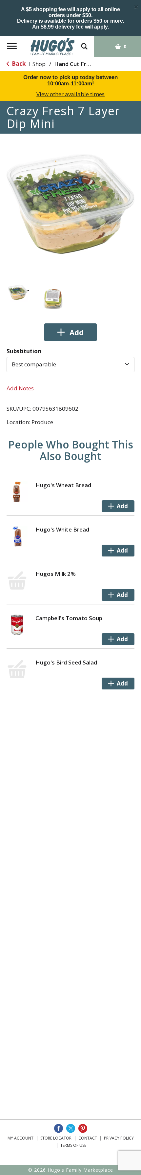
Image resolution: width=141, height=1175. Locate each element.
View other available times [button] (70, 94)
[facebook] (58, 1128)
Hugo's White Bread (62, 529)
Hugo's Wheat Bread (63, 485)
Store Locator (55, 1138)
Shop (39, 64)
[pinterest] (82, 1128)
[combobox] (70, 364)
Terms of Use (73, 1145)
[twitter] (70, 1128)
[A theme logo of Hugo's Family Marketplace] (52, 46)
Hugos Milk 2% (55, 573)
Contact (87, 1138)
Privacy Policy (119, 1138)
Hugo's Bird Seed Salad (66, 662)
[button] (18, 292)
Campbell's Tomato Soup (68, 618)
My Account (20, 1138)
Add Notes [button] (20, 388)
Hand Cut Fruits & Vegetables (94, 64)
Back (18, 63)
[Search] (84, 43)
